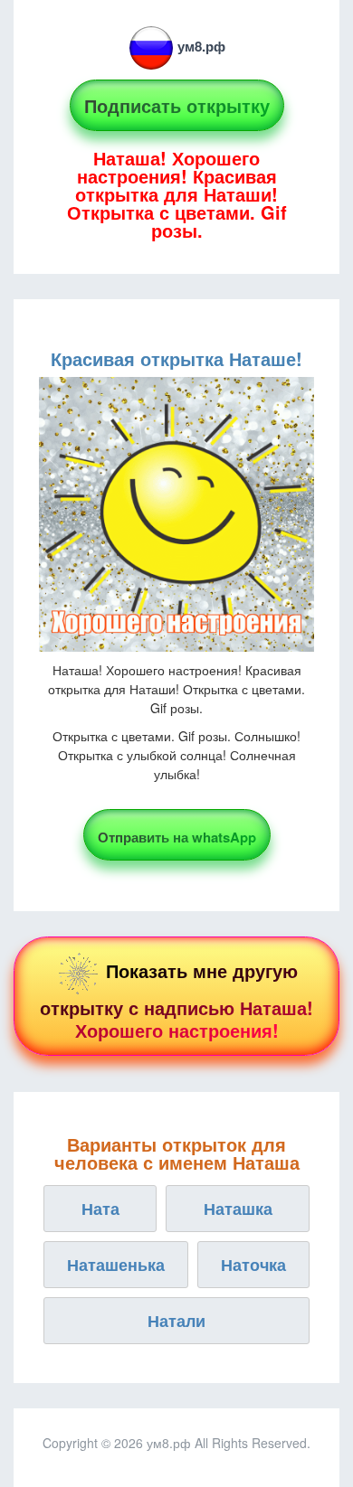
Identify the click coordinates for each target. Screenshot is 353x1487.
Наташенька (116, 1264)
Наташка (238, 1208)
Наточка (253, 1264)
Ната (100, 1208)
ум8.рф (201, 46)
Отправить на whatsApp (177, 837)
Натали (176, 1320)
